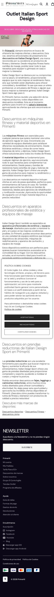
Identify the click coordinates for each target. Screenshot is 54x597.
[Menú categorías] (3, 4)
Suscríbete (27, 447)
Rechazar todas (27, 324)
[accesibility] (5, 579)
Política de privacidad (12, 559)
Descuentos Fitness (34, 411)
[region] (27, 299)
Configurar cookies (27, 332)
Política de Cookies (30, 559)
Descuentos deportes (12, 411)
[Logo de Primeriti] (15, 4)
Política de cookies (13, 309)
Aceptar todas (27, 317)
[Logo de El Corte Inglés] (31, 4)
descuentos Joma (10, 414)
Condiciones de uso (11, 563)
